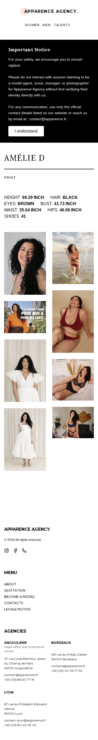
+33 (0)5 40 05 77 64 (67, 671)
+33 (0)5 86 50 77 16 (19, 679)
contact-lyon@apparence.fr (25, 720)
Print (10, 178)
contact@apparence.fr (21, 675)
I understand (26, 131)
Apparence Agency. (51, 11)
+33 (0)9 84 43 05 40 (20, 725)
